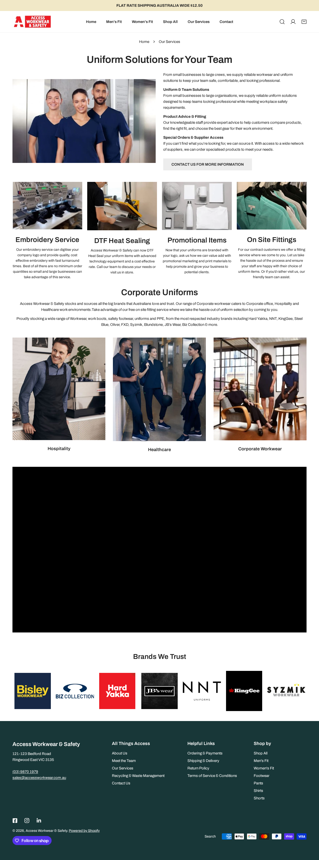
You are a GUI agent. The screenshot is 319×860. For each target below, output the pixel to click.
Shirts (258, 791)
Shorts (259, 798)
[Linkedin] (39, 820)
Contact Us (121, 783)
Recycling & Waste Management (138, 776)
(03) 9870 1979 (25, 772)
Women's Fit (264, 768)
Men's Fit (261, 761)
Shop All (260, 753)
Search (210, 836)
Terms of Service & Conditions (212, 776)
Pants (258, 783)
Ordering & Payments (205, 753)
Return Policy (198, 768)
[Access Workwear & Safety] (31, 21)
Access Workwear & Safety (46, 831)
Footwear (261, 776)
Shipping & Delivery (203, 761)
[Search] (282, 21)
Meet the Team (124, 761)
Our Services (122, 768)
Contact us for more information (207, 164)
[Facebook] (15, 820)
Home (144, 42)
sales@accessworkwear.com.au (39, 778)
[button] (304, 21)
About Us (119, 753)
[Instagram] (27, 820)
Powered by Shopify (84, 831)
